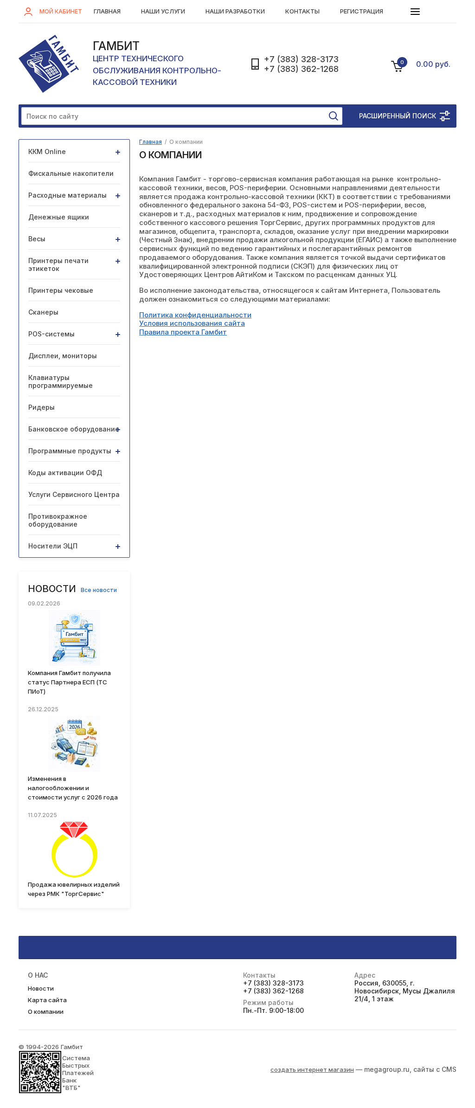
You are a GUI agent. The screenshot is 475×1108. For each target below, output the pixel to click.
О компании (46, 1011)
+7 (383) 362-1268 (301, 69)
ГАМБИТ (116, 46)
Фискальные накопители (71, 173)
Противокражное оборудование (57, 520)
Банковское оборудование (73, 429)
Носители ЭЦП (52, 546)
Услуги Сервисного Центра (74, 494)
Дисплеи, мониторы (62, 356)
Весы (36, 239)
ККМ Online (47, 151)
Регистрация (361, 11)
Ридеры (41, 407)
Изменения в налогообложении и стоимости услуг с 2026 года (73, 788)
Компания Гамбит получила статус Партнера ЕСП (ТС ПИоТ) (69, 682)
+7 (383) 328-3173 (301, 59)
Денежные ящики (58, 217)
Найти (333, 116)
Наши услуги (163, 11)
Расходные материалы (67, 195)
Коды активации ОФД (65, 473)
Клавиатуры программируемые (60, 381)
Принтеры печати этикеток (58, 264)
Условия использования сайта (192, 323)
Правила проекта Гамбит (183, 332)
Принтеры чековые (60, 290)
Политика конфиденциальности (195, 314)
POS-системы (51, 334)
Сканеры (43, 312)
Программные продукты (69, 451)
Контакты (302, 11)
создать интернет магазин (312, 1069)
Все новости (99, 589)
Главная (107, 11)
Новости (41, 988)
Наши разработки (235, 11)
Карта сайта (47, 1000)
